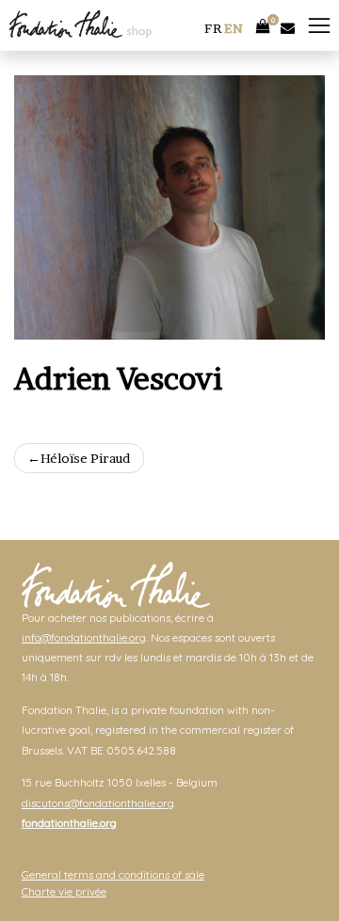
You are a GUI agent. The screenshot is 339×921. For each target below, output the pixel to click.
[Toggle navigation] (319, 26)
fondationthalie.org (69, 823)
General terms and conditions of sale (113, 874)
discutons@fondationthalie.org (98, 803)
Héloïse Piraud (85, 458)
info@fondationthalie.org (84, 637)
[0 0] (263, 22)
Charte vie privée (64, 891)
